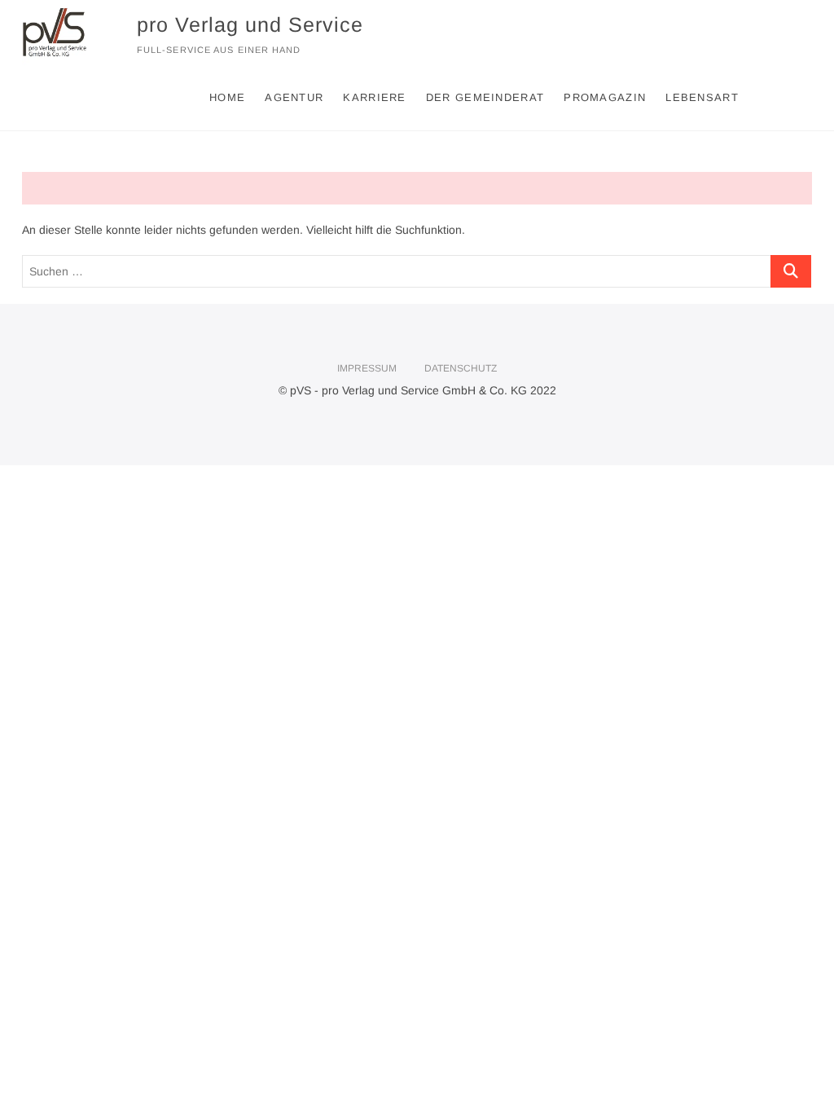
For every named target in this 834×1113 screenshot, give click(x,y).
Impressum (367, 368)
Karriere (374, 97)
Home (227, 97)
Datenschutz (460, 368)
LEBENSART (702, 97)
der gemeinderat (485, 97)
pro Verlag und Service (250, 24)
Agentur (294, 97)
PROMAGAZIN (605, 97)
